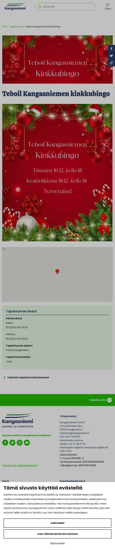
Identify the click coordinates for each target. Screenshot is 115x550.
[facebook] (5, 442)
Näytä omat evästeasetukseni (20, 465)
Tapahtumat (15, 26)
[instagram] (20, 442)
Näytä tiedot (57, 543)
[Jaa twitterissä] (111, 55)
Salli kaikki (57, 523)
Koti (4, 26)
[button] (57, 272)
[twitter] (12, 442)
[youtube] (27, 442)
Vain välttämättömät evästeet (57, 534)
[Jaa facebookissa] (111, 48)
